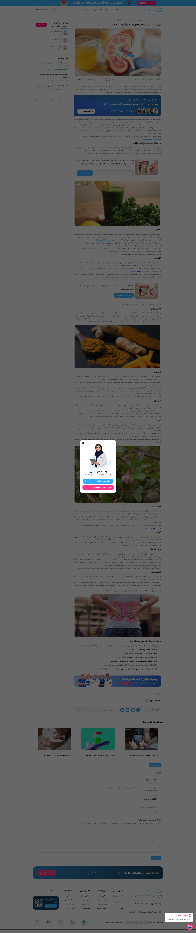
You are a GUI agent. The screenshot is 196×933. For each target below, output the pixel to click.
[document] (98, 466)
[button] (83, 443)
